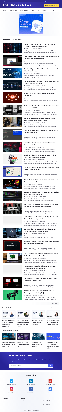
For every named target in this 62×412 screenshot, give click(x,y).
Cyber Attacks (24, 10)
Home (4, 10)
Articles (58, 307)
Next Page (55, 303)
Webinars (23, 401)
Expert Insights (35, 10)
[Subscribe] (50, 365)
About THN (4, 401)
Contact (3, 405)
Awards (44, 10)
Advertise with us (6, 403)
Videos (52, 307)
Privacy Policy (24, 405)
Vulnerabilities (13, 10)
